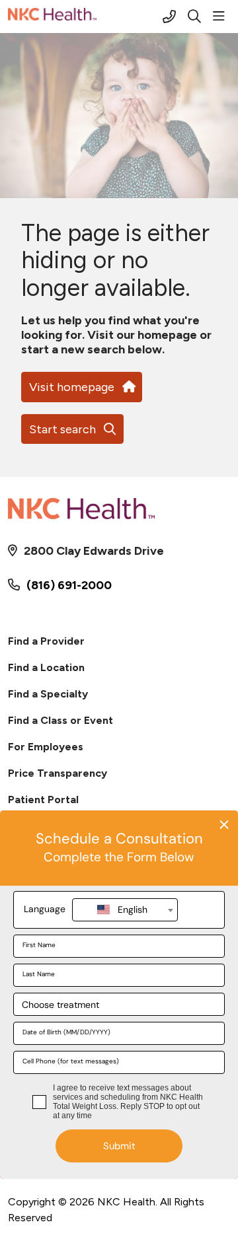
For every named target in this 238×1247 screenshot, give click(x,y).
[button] (221, 16)
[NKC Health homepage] (85, 16)
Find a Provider (46, 641)
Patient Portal (43, 799)
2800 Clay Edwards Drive (94, 551)
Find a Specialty (48, 694)
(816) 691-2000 (69, 585)
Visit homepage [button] (71, 387)
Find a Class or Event (60, 720)
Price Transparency (57, 773)
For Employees (45, 746)
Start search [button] (62, 429)
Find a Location (46, 667)
